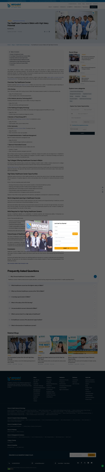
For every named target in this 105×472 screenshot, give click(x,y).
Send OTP (75, 233)
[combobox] (55, 237)
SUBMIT (65, 248)
